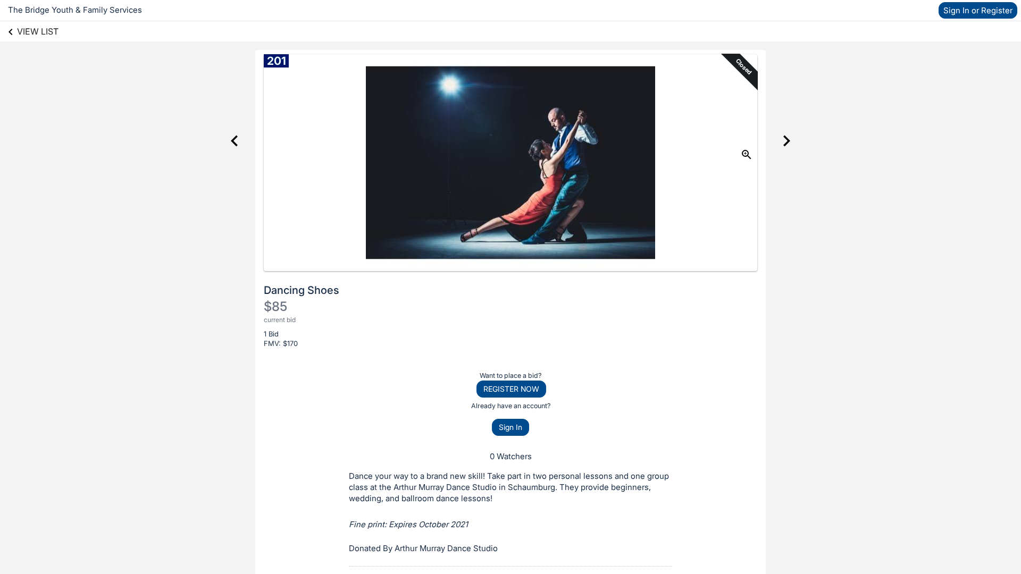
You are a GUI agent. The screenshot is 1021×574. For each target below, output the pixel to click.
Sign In (510, 427)
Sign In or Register (977, 10)
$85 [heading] (275, 306)
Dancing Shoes (301, 290)
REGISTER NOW (511, 388)
